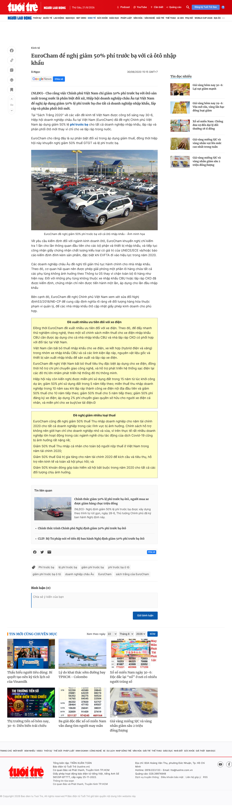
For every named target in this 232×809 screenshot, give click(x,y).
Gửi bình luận (145, 615)
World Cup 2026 (203, 18)
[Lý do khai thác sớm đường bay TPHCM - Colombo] (82, 654)
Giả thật (200, 750)
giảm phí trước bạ (92, 567)
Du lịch (111, 750)
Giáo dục (114, 18)
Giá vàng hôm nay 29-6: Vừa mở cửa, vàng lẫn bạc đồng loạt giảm (208, 107)
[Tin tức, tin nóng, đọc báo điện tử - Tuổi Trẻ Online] (25, 7)
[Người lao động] (55, 7)
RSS (205, 777)
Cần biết (158, 7)
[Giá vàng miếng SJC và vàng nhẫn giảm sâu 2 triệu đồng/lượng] (180, 162)
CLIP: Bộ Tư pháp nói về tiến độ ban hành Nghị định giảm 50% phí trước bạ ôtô (91, 538)
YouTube (142, 7)
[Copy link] (11, 61)
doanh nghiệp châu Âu (79, 574)
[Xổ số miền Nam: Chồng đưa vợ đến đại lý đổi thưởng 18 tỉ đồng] (180, 126)
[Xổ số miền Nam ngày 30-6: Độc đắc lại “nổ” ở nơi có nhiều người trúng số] (134, 654)
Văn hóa (137, 750)
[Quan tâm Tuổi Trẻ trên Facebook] (229, 764)
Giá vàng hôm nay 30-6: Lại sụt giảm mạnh (208, 86)
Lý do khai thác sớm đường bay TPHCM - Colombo (82, 674)
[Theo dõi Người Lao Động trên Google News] (42, 79)
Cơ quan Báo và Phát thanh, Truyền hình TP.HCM (80, 784)
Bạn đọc (70, 18)
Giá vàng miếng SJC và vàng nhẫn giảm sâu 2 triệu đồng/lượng (207, 161)
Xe (104, 750)
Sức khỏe (102, 18)
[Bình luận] (11, 70)
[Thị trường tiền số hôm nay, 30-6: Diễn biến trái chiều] (31, 703)
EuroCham (104, 574)
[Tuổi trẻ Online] (26, 772)
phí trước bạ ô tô (118, 567)
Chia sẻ (59, 79)
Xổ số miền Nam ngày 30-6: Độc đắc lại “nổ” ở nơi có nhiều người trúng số (133, 677)
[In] (11, 80)
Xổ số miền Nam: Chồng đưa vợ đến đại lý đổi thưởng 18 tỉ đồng (208, 125)
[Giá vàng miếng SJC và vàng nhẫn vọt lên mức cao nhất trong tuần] (180, 144)
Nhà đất (178, 750)
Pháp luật (126, 18)
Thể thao (170, 18)
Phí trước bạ (46, 567)
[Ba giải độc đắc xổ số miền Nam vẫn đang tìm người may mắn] (82, 703)
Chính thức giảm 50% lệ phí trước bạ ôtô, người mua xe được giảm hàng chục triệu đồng (111, 501)
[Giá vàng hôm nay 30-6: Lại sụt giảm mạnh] (180, 89)
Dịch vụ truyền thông (147, 777)
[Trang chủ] (19, 18)
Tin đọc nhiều (181, 76)
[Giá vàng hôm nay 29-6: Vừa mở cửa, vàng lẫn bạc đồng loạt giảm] (180, 107)
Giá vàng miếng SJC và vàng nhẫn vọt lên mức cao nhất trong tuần (207, 143)
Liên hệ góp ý (193, 777)
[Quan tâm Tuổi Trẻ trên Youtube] (220, 764)
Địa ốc (217, 18)
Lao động (59, 18)
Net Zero (81, 18)
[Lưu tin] (11, 90)
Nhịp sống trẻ (123, 750)
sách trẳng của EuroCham (132, 574)
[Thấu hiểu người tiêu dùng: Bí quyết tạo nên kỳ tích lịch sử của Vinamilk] (31, 654)
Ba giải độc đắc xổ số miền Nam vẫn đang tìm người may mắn (82, 723)
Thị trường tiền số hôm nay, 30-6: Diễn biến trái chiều (28, 723)
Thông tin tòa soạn (63, 780)
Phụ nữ (189, 18)
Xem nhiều (29, 750)
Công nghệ (96, 750)
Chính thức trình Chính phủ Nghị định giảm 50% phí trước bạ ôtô (82, 528)
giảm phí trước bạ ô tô (47, 574)
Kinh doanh (82, 750)
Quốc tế (47, 18)
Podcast (125, 7)
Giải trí (160, 18)
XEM (152, 634)
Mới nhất (18, 750)
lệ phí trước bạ (68, 567)
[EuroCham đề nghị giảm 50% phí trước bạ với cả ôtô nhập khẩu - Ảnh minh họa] (94, 190)
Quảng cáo (175, 7)
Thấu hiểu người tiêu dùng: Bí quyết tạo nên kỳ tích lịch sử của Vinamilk (29, 677)
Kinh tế (92, 18)
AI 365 (180, 18)
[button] (11, 99)
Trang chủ (6, 750)
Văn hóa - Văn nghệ (144, 18)
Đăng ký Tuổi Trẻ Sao (206, 7)
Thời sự (37, 18)
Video (39, 750)
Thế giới (57, 750)
